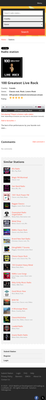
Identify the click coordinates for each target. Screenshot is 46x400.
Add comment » (39, 142)
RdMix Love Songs (19, 274)
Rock (22, 91)
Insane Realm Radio (20, 335)
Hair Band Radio (18, 186)
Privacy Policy (6, 376)
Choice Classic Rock (19, 256)
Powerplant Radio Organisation (19, 213)
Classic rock (14, 91)
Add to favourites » (8, 121)
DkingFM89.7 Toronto (21, 247)
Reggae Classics (18, 203)
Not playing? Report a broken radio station (17, 114)
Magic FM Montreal (20, 177)
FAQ (25, 373)
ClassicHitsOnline (19, 317)
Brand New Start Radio (21, 238)
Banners (18, 376)
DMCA (27, 376)
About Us (37, 376)
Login (6, 360)
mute (35, 107)
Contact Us (5, 379)
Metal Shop (16, 221)
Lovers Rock (30, 91)
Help (32, 373)
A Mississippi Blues (19, 309)
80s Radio (16, 168)
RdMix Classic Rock (19, 230)
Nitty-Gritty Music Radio (21, 282)
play (3, 107)
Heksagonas (6, 390)
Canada (12, 88)
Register (7, 356)
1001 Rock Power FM (20, 195)
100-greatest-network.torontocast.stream (26, 95)
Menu (39, 3)
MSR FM (15, 300)
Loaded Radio (17, 326)
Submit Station (10, 351)
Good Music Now (19, 291)
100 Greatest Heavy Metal (22, 265)
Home (3, 40)
